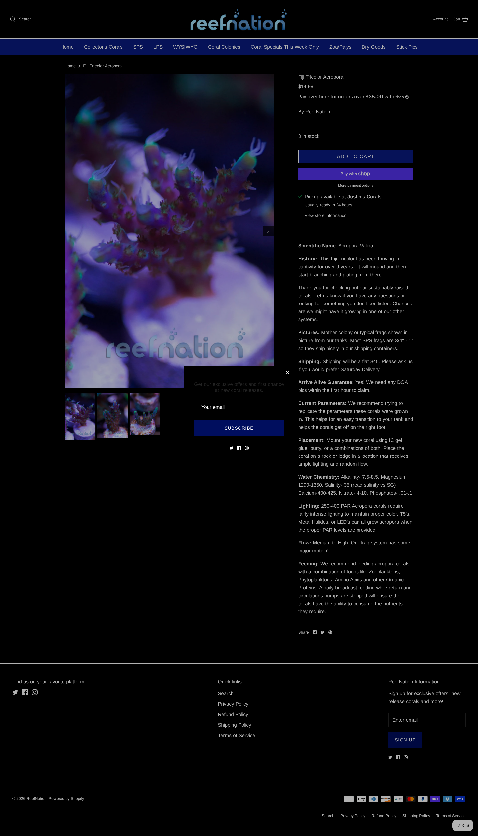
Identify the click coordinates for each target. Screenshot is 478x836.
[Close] (287, 372)
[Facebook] (239, 448)
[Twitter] (231, 448)
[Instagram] (247, 448)
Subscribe (239, 428)
